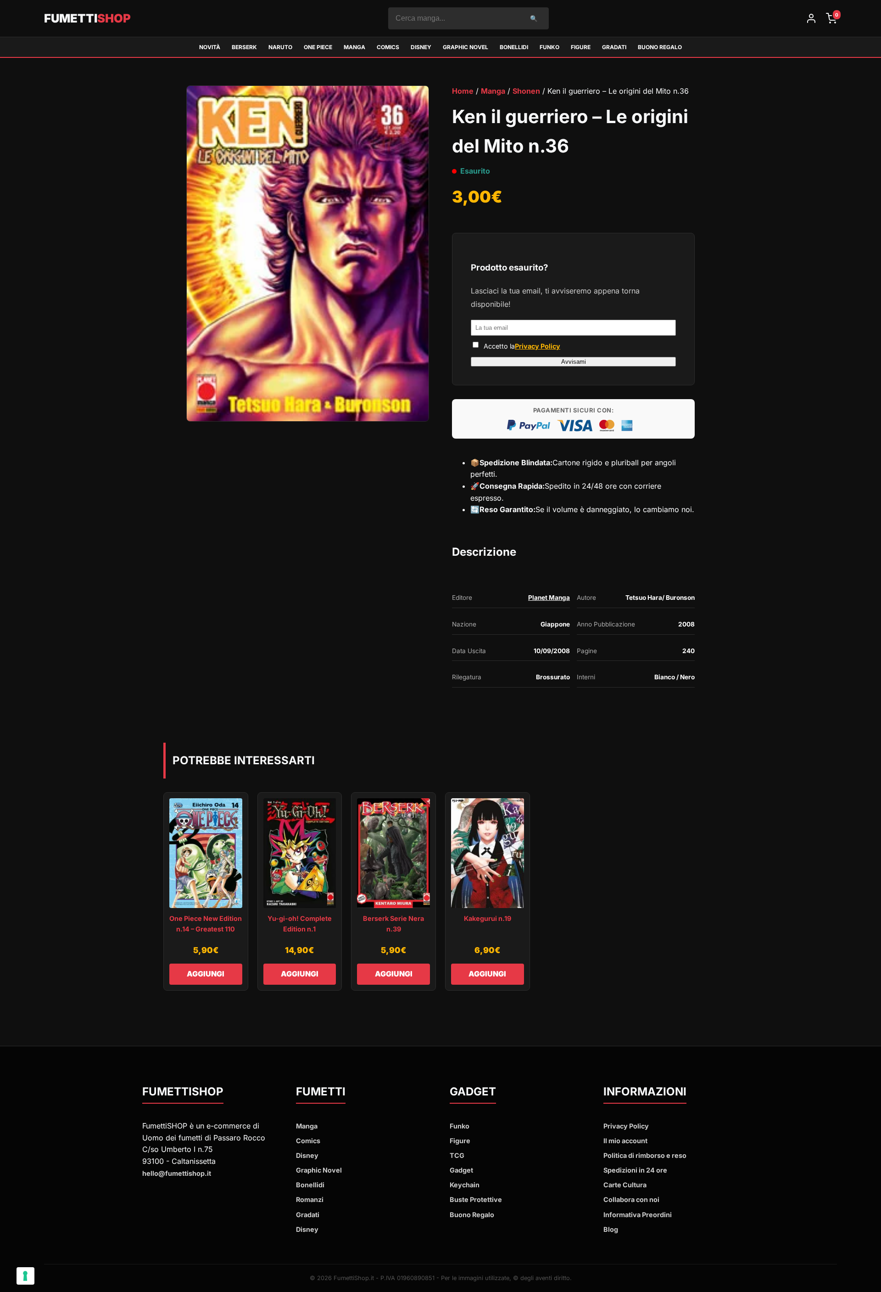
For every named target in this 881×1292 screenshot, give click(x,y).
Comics (388, 47)
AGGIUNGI (205, 973)
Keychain (465, 1185)
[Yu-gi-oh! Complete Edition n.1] (299, 853)
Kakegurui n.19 (487, 918)
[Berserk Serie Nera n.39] (393, 853)
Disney (421, 47)
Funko (549, 47)
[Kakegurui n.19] (487, 853)
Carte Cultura (625, 1185)
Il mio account (625, 1141)
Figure (581, 47)
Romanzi (309, 1199)
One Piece (318, 47)
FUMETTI (87, 18)
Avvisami (573, 361)
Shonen (526, 91)
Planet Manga (549, 597)
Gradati (614, 47)
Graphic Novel (465, 47)
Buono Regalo (660, 47)
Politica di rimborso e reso (644, 1155)
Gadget (461, 1170)
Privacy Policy (537, 346)
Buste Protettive (476, 1199)
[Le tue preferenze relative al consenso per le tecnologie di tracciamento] (25, 1276)
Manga (354, 47)
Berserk (244, 47)
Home (463, 91)
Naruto (280, 47)
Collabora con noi (631, 1199)
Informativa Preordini (637, 1215)
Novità (209, 47)
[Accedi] (811, 18)
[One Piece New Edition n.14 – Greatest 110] (205, 853)
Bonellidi (514, 47)
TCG (457, 1155)
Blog (610, 1229)
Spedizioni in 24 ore (635, 1170)
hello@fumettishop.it (176, 1173)
